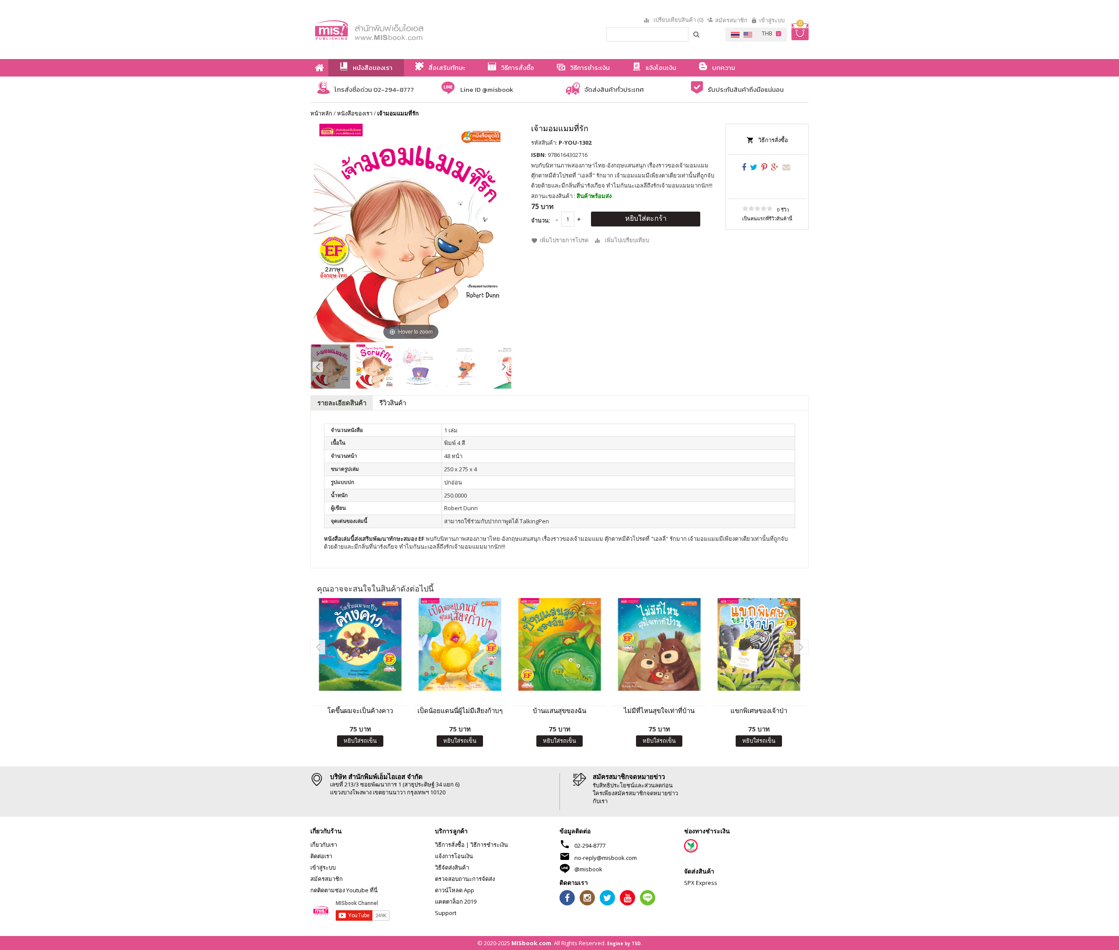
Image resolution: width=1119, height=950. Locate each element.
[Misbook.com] (393, 29)
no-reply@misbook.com (605, 858)
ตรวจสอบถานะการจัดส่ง (465, 879)
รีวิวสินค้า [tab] (392, 402)
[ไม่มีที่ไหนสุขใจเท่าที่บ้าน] (659, 644)
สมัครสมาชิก (731, 20)
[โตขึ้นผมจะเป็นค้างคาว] (360, 644)
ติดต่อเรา (321, 856)
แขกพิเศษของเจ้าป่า (758, 710)
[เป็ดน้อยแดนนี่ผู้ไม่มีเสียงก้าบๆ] (460, 644)
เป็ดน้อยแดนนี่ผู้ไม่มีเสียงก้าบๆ (460, 710)
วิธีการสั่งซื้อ (773, 140)
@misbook (588, 869)
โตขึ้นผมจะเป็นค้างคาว (360, 710)
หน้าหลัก (321, 113)
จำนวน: (540, 220)
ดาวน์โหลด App (454, 890)
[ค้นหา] (696, 34)
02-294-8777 (589, 845)
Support (445, 913)
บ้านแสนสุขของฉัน (559, 710)
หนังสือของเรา (354, 113)
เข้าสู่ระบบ (772, 20)
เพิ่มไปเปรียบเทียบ (627, 240)
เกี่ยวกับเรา (323, 845)
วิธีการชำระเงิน (489, 845)
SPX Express (700, 883)
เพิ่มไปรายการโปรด (564, 240)
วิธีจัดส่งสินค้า (452, 867)
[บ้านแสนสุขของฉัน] (559, 644)
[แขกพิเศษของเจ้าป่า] (758, 644)
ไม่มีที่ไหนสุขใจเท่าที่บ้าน (659, 710)
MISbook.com (531, 943)
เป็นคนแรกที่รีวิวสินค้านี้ (767, 218)
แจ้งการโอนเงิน (454, 856)
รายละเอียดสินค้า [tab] (341, 402)
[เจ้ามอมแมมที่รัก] (330, 367)
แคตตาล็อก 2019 (455, 901)
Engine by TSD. (624, 943)
